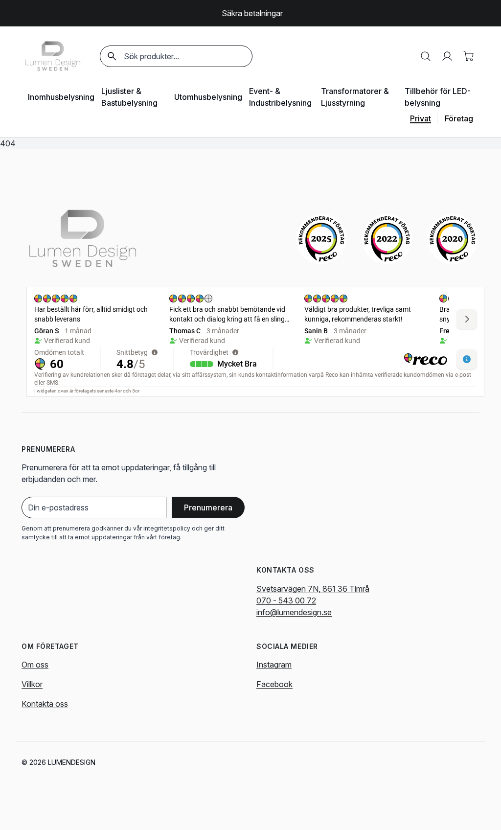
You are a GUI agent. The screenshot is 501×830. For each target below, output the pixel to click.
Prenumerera (208, 507)
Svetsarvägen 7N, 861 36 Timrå (312, 589)
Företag (459, 118)
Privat (420, 118)
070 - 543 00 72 (286, 600)
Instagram (274, 664)
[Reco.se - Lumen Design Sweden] (321, 239)
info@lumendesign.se (294, 612)
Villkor (32, 684)
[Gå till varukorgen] (468, 56)
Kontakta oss (45, 704)
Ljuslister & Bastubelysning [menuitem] (129, 97)
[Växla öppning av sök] (425, 56)
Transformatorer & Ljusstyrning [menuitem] (355, 97)
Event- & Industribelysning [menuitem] (280, 97)
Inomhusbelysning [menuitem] (61, 97)
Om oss (35, 664)
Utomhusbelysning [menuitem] (208, 97)
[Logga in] (447, 56)
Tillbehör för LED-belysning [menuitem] (438, 97)
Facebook (274, 684)
